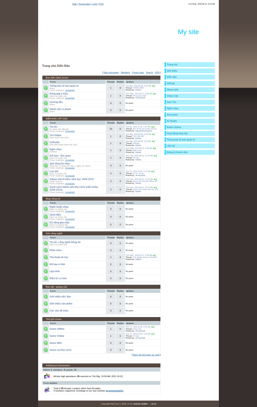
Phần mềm (56, 250)
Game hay (137, 329)
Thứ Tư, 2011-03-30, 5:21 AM (138, 171)
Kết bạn (136, 158)
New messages (111, 72)
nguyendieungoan (143, 131)
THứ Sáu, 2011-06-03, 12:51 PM (139, 187)
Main (74, 4)
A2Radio (54, 142)
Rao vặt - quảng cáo (56, 287)
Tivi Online (55, 135)
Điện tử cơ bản (58, 278)
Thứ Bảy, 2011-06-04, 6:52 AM (138, 141)
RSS (101, 4)
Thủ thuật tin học (59, 257)
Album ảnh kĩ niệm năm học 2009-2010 (72, 179)
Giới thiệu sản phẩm (61, 303)
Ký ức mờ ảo (138, 173)
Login (94, 4)
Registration (84, 4)
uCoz (153, 404)
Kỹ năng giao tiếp (59, 222)
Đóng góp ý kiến (59, 93)
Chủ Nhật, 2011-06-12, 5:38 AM (139, 148)
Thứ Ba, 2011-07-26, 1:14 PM (138, 127)
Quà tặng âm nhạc (60, 163)
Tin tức (54, 126)
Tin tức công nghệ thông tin (65, 242)
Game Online (57, 336)
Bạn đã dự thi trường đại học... (146, 129)
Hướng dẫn (56, 102)
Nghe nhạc (56, 149)
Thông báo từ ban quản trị (64, 85)
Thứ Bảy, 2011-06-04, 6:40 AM (138, 86)
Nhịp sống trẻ (53, 198)
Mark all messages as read (146, 355)
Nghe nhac (137, 150)
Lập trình (55, 271)
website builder (140, 404)
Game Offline (57, 329)
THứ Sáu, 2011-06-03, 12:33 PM (139, 179)
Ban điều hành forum (57, 77)
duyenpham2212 (114, 391)
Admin (138, 90)
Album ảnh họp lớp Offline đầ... (146, 181)
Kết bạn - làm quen (60, 155)
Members (125, 72)
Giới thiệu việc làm (60, 296)
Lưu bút (54, 171)
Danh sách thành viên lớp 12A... (146, 189)
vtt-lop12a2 (69, 90)
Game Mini (56, 343)
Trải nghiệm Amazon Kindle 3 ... (146, 257)
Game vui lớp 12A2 (60, 350)
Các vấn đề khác (59, 310)
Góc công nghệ (54, 233)
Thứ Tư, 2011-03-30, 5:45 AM (138, 334)
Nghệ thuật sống (59, 207)
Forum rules (138, 72)
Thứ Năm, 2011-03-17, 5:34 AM (139, 255)
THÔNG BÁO (138, 88)
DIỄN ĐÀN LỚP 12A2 (56, 118)
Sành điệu (55, 214)
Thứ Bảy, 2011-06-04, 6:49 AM (138, 134)
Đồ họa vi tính (57, 264)
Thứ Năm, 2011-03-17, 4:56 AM (139, 94)
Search (149, 72)
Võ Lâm (136, 336)
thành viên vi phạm (60, 109)
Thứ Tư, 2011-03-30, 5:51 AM (138, 327)
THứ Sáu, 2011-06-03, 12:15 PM (139, 156)
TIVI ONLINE (138, 136)
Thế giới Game (53, 319)
